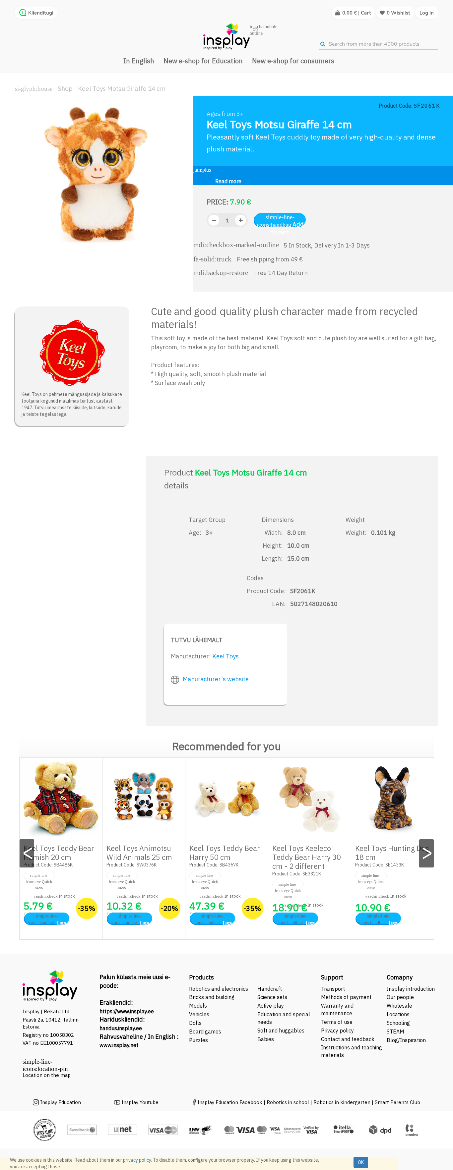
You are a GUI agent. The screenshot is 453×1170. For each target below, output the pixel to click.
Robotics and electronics (218, 988)
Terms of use (337, 1022)
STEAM (395, 1031)
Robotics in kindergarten (342, 1102)
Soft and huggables (280, 1030)
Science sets (273, 997)
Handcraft (269, 988)
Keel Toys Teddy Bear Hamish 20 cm (59, 852)
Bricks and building (211, 997)
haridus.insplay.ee (120, 1028)
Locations (398, 1014)
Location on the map (47, 1075)
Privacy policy (337, 1030)
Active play (270, 1005)
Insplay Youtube (140, 1102)
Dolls (195, 1023)
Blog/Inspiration (406, 1040)
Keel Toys (225, 656)
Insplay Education (60, 1102)
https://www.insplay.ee (126, 1011)
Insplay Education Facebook (229, 1102)
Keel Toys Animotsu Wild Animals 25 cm (139, 852)
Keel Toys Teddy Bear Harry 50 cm (224, 852)
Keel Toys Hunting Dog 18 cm (392, 852)
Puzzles (198, 1040)
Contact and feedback (347, 1039)
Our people (400, 997)
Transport (333, 988)
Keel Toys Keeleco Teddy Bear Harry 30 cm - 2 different (306, 857)
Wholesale (399, 1005)
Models (198, 1005)
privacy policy (137, 1160)
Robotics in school (288, 1102)
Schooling (398, 1023)
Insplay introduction (411, 988)
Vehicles (199, 1014)
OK (361, 1162)
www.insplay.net (118, 1045)
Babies (265, 1039)
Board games (205, 1031)
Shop (65, 88)
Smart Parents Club (397, 1102)
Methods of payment (346, 997)
